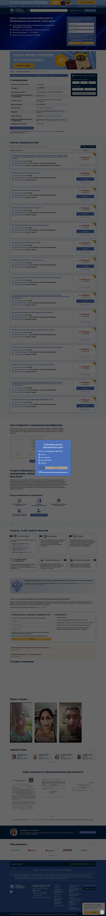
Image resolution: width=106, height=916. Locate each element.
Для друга (43, 463)
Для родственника (46, 460)
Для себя (43, 454)
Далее (56, 468)
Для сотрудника (45, 457)
